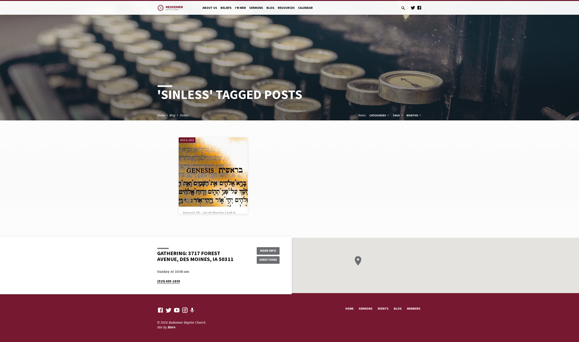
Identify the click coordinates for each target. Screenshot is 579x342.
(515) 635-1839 (168, 281)
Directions (268, 260)
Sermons (256, 8)
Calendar (305, 8)
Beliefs (226, 8)
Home (161, 115)
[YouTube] (176, 310)
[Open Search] (403, 8)
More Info (268, 251)
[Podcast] (192, 310)
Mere (171, 327)
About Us (209, 8)
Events (383, 309)
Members (413, 309)
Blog (270, 8)
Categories (378, 115)
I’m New (240, 8)
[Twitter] (413, 7)
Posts (362, 115)
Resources (286, 8)
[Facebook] (419, 7)
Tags (396, 115)
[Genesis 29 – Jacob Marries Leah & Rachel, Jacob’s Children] (213, 171)
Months (412, 115)
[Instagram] (185, 310)
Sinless (184, 115)
